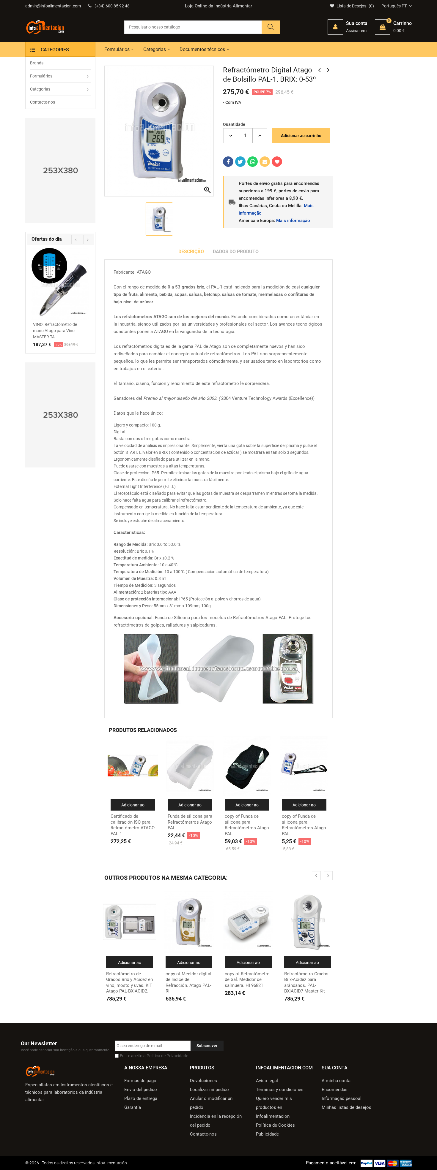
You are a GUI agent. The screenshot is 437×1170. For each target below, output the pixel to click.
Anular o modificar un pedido (211, 1103)
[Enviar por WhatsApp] (252, 161)
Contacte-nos (203, 1134)
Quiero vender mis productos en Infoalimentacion (274, 1107)
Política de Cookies (275, 1125)
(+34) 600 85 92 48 (112, 6)
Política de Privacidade (167, 1055)
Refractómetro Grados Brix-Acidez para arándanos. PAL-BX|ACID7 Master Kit (306, 982)
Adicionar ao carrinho (301, 135)
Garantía (132, 1107)
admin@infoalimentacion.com (53, 6)
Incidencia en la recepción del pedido (216, 1121)
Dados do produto (236, 251)
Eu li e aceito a (154, 1055)
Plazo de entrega (140, 1098)
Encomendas (335, 1089)
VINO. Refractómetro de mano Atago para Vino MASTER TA (55, 330)
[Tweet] (240, 161)
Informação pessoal (341, 1098)
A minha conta (336, 1080)
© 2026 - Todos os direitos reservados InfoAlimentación (76, 1163)
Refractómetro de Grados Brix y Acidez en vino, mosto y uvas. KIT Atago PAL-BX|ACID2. (129, 982)
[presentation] (75, 239)
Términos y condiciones (280, 1089)
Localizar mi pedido (209, 1089)
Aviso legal (267, 1080)
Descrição (191, 251)
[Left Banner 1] (60, 170)
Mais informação (293, 220)
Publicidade (267, 1134)
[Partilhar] (228, 161)
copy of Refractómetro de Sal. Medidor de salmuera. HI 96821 (247, 979)
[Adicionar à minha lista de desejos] (277, 161)
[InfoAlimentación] (40, 1070)
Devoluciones (203, 1080)
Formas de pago (140, 1080)
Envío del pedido (140, 1089)
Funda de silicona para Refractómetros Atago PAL (190, 822)
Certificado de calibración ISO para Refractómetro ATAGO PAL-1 (133, 825)
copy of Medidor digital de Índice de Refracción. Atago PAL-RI (188, 982)
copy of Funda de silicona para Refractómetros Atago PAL (247, 825)
